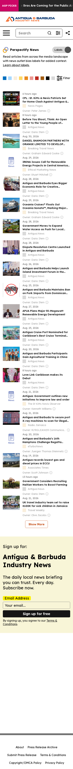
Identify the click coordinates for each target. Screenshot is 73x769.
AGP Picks (9, 5)
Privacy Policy (54, 763)
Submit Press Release (21, 755)
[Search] (49, 33)
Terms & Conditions (53, 755)
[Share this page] (67, 33)
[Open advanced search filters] (58, 33)
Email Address (17, 598)
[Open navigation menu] (6, 33)
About (20, 747)
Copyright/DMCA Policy (25, 763)
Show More (36, 524)
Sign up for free (36, 614)
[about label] (24, 106)
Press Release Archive (42, 747)
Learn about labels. (16, 65)
